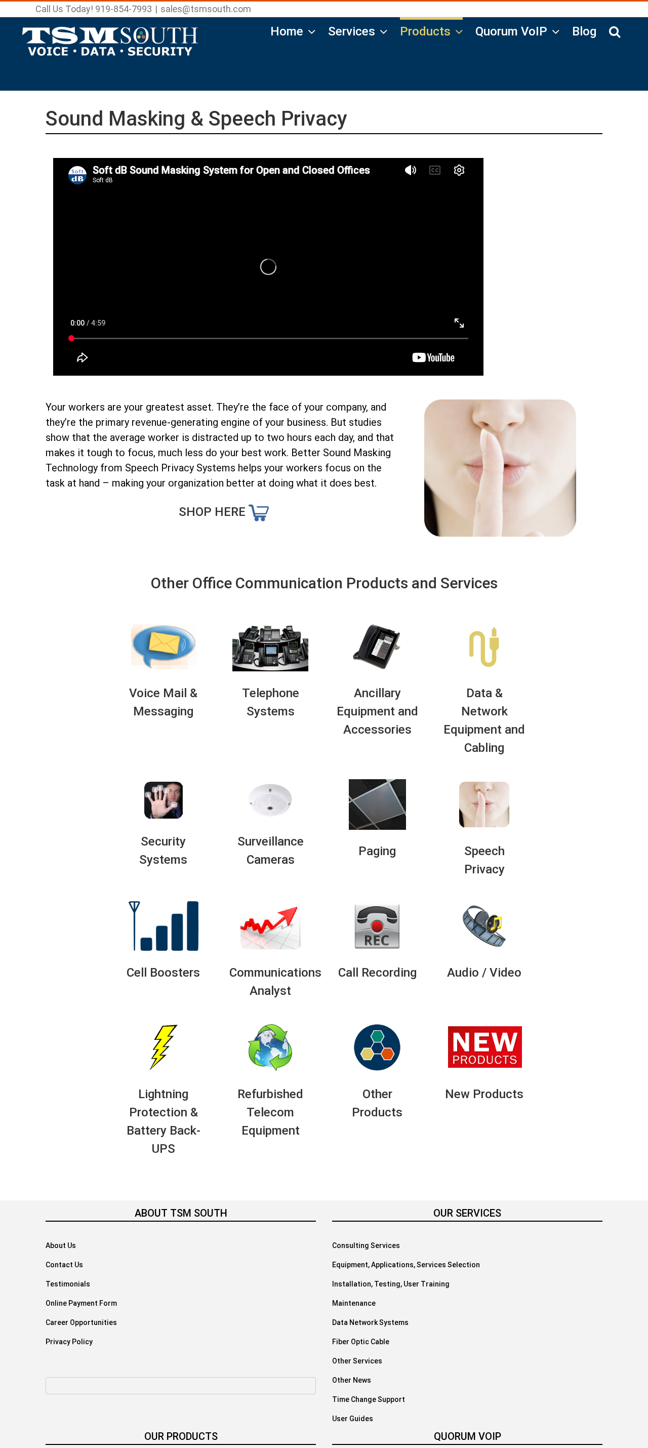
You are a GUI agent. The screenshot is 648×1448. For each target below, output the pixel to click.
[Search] (614, 30)
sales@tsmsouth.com (205, 9)
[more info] (259, 512)
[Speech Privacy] (500, 407)
